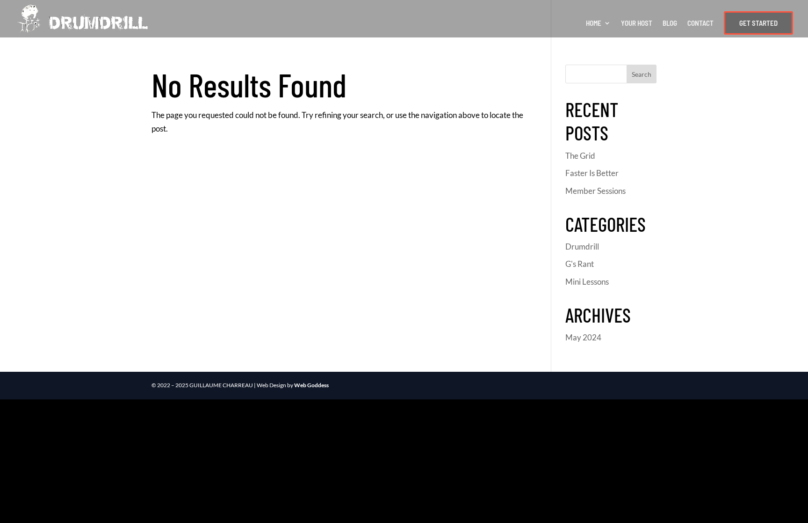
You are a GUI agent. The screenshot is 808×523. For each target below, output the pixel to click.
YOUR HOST (636, 23)
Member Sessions (595, 191)
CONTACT (700, 23)
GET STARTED (758, 23)
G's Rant (579, 264)
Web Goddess (311, 385)
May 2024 (583, 337)
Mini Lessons (587, 282)
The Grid (580, 156)
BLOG (670, 23)
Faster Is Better (592, 173)
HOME (593, 23)
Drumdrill (582, 246)
